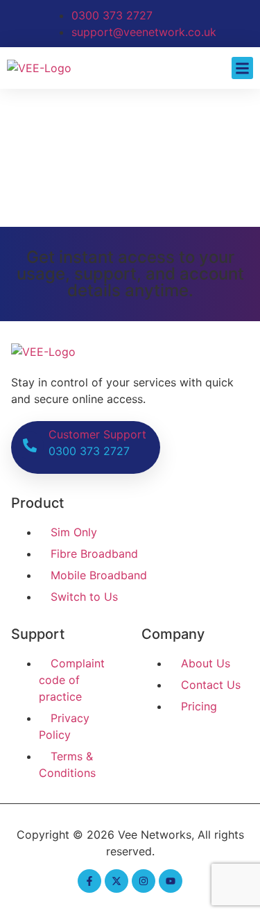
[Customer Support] (30, 445)
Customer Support (97, 434)
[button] (243, 68)
